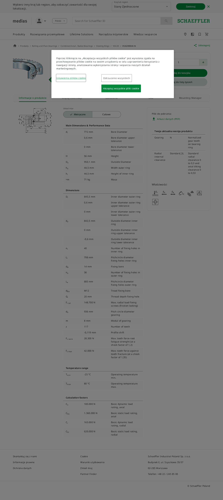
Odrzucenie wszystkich (116, 78)
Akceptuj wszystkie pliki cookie (121, 88)
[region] (112, 74)
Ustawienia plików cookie (71, 77)
